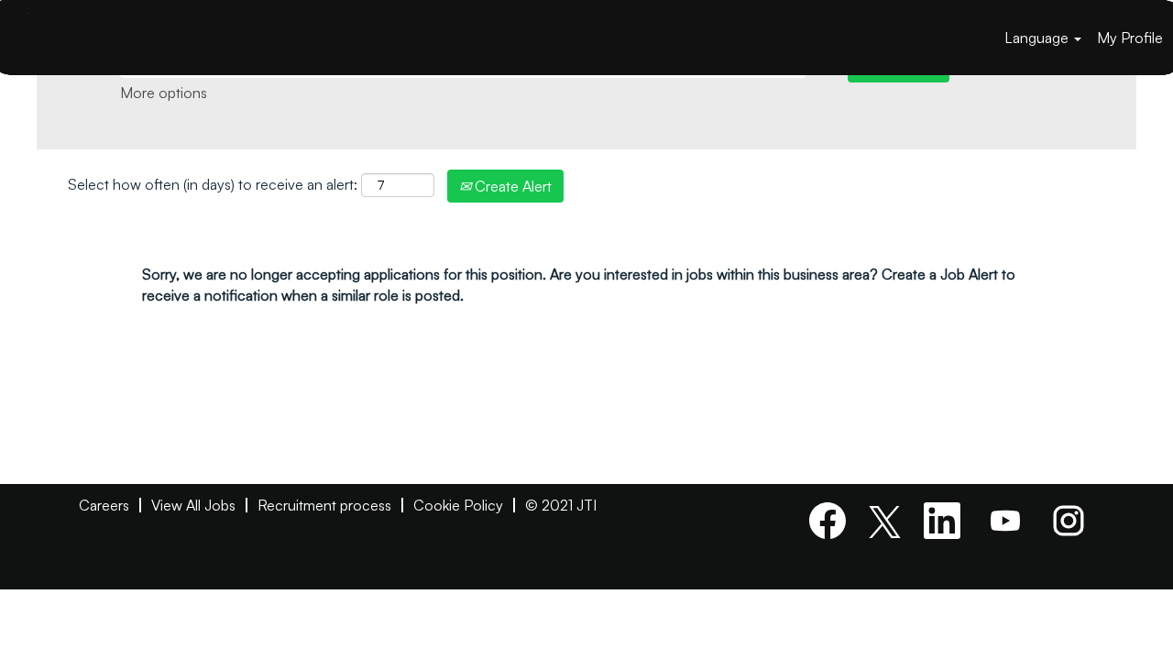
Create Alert (511, 186)
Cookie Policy (458, 505)
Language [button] (1038, 37)
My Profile (1130, 37)
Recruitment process (324, 505)
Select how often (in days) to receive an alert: (212, 184)
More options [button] (163, 92)
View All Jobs (193, 505)
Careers (104, 505)
